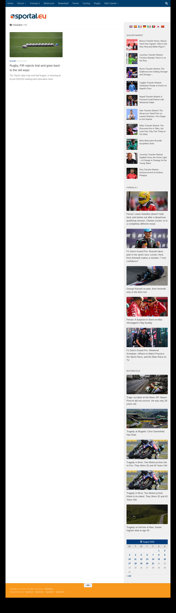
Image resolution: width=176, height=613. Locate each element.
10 (129, 559)
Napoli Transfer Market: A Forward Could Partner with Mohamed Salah (151, 99)
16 (165, 559)
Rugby (97, 3)
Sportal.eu (39, 592)
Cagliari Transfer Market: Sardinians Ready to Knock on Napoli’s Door (153, 85)
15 (159, 559)
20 (147, 563)
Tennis (75, 3)
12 (141, 559)
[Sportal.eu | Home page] (28, 16)
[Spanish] (136, 26)
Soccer (20, 3)
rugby (13, 61)
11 (135, 559)
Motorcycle (49, 3)
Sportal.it (29, 592)
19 (141, 563)
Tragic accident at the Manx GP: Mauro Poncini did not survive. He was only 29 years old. (147, 400)
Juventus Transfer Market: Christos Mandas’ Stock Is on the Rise (152, 58)
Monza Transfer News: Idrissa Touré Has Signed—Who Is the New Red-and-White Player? (153, 44)
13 (147, 559)
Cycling (86, 3)
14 (153, 559)
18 (135, 563)
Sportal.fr (50, 592)
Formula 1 (35, 3)
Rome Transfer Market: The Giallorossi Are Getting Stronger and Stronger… (153, 72)
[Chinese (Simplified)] (163, 26)
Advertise (49, 589)
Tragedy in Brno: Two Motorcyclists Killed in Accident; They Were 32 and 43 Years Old (147, 496)
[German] (145, 26)
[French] (140, 26)
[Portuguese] (154, 26)
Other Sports (110, 3)
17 (129, 563)
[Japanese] (158, 26)
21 (153, 563)
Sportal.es (60, 592)
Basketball (63, 3)
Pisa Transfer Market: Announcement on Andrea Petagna (151, 172)
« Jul (129, 576)
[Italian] (149, 26)
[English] (131, 26)
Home (10, 3)
